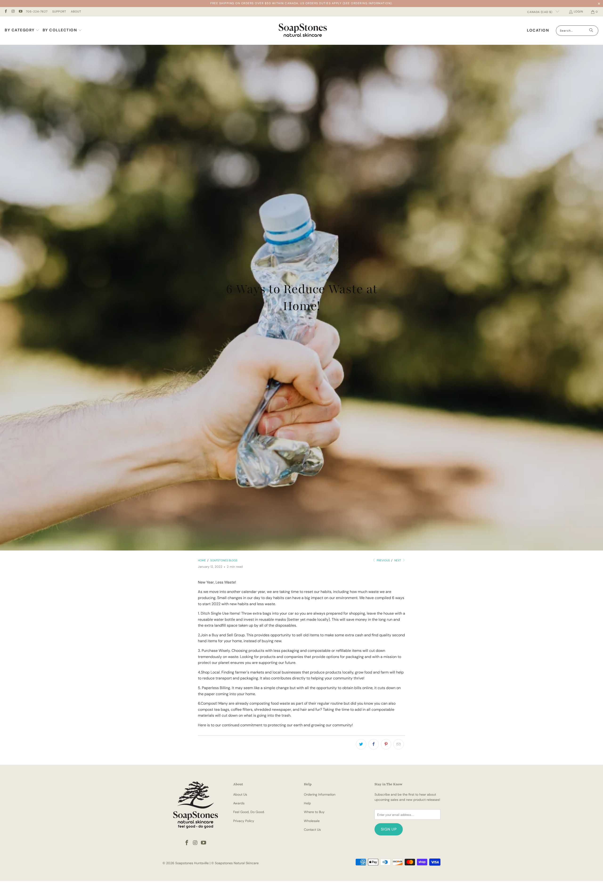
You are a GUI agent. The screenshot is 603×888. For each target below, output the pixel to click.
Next (398, 560)
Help (307, 803)
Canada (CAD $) (540, 12)
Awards (238, 803)
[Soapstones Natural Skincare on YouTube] (20, 12)
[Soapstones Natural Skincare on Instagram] (13, 12)
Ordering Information (319, 794)
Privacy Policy (243, 821)
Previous (383, 560)
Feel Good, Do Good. (249, 812)
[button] (22, 30)
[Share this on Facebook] (373, 744)
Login (578, 11)
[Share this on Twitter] (361, 744)
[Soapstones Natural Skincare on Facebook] (6, 12)
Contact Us (312, 829)
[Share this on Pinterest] (386, 744)
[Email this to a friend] (398, 744)
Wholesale (312, 821)
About (76, 11)
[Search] (591, 30)
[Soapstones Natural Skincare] (303, 31)
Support (59, 11)
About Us (240, 794)
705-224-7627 (37, 11)
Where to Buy (314, 812)
